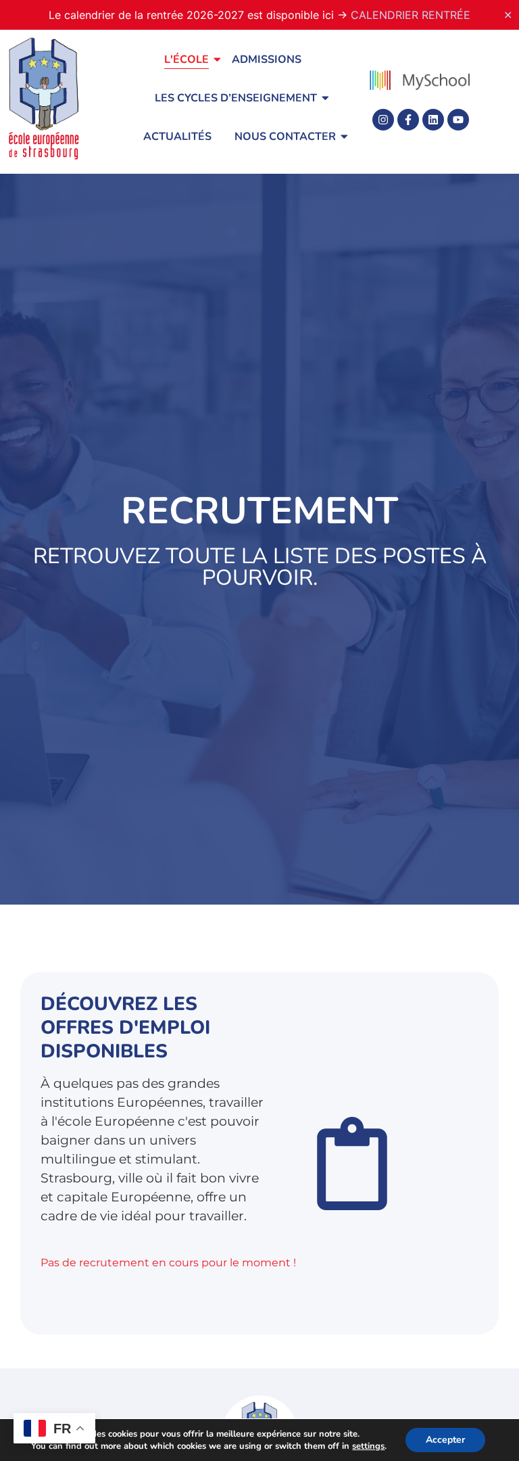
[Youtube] (458, 119)
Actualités (177, 136)
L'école (186, 59)
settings (368, 1446)
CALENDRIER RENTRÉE (410, 15)
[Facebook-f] (408, 119)
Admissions (266, 59)
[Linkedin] (433, 119)
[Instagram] (383, 119)
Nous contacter (285, 136)
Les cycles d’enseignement (236, 98)
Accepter (445, 1439)
